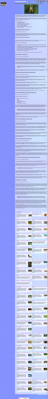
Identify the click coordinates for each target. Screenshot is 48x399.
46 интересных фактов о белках (36, 212)
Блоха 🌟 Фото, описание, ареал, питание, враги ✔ (39, 339)
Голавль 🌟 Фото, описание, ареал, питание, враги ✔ (39, 333)
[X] (38, 1)
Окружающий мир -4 (35, 394)
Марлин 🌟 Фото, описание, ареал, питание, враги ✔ (39, 233)
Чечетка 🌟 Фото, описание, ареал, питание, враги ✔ (24, 333)
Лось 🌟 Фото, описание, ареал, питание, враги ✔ (39, 240)
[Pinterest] (47, 1)
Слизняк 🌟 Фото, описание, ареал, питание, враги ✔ (39, 293)
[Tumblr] (43, 1)
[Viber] (44, 1)
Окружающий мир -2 (23, 394)
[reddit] (41, 1)
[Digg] (40, 1)
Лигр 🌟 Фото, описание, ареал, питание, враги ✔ (24, 247)
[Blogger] (39, 1)
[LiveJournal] (42, 1)
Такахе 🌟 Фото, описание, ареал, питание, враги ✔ (39, 352)
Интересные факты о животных (41, 0)
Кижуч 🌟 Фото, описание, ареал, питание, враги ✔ (24, 320)
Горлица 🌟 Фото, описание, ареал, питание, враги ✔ (24, 300)
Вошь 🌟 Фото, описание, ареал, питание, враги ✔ (24, 339)
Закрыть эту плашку (26, 398)
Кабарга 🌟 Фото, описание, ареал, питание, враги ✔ (24, 366)
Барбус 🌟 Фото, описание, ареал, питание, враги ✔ (24, 386)
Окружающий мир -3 (29, 394)
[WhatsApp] (45, 1)
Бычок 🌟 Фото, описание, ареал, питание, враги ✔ (39, 306)
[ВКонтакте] (36, 1)
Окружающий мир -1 (18, 394)
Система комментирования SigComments (18, 211)
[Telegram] (46, 1)
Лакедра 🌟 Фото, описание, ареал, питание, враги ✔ (39, 345)
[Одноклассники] (37, 1)
